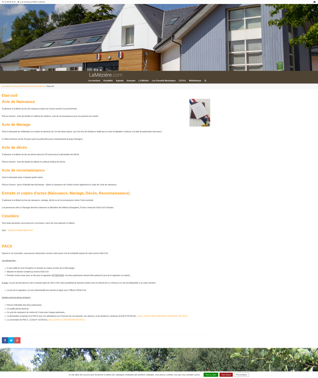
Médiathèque (195, 81)
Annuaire (131, 81)
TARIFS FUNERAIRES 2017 (20, 230)
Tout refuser (226, 375)
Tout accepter (210, 375)
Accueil (5, 86)
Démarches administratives (33, 86)
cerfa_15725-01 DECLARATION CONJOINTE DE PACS (163, 316)
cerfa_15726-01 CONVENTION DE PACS (66, 320)
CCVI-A (182, 81)
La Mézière (144, 81)
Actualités (108, 81)
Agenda (119, 81)
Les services (94, 81)
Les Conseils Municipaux (164, 81)
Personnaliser (241, 375)
